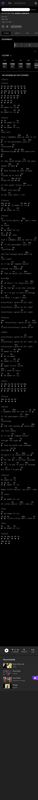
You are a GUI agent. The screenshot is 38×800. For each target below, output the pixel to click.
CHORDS (6, 33)
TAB (27, 33)
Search (33, 10)
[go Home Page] (3, 3)
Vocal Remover (20, 3)
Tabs (9, 3)
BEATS (17, 33)
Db (15, 649)
